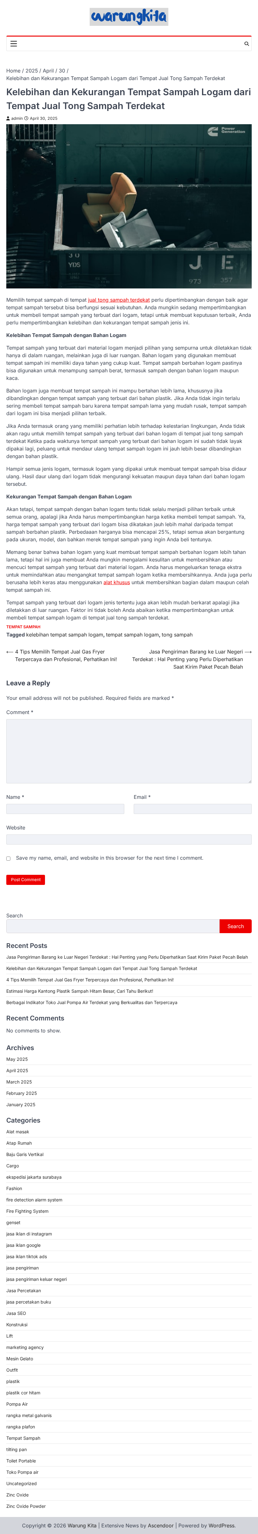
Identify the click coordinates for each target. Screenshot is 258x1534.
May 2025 (17, 1059)
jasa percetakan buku (28, 1301)
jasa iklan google (23, 1245)
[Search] (246, 44)
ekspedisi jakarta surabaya (34, 1177)
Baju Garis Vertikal (24, 1154)
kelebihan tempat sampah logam (64, 634)
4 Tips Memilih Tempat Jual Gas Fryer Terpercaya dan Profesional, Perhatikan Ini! (90, 979)
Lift (9, 1336)
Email (142, 797)
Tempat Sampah (23, 627)
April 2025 (17, 1070)
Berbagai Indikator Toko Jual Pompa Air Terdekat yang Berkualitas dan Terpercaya (91, 1002)
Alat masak (17, 1131)
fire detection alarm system (34, 1199)
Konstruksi (16, 1324)
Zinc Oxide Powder (26, 1506)
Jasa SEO (16, 1313)
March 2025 (19, 1081)
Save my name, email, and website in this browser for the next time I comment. (110, 858)
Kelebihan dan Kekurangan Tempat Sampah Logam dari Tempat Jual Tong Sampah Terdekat (101, 968)
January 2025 (20, 1104)
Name (15, 797)
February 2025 (21, 1093)
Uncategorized (21, 1483)
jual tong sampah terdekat (119, 300)
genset (13, 1222)
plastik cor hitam (23, 1392)
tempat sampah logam (132, 634)
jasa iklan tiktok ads (26, 1256)
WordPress (221, 1525)
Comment (19, 712)
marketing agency (25, 1347)
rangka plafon (20, 1426)
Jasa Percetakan (23, 1290)
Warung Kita (82, 1525)
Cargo (12, 1165)
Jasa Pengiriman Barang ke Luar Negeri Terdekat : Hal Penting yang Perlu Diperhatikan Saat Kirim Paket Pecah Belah (127, 957)
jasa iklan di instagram (29, 1233)
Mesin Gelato (19, 1358)
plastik (13, 1381)
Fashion (14, 1188)
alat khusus (117, 582)
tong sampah (177, 634)
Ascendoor (161, 1525)
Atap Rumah (19, 1143)
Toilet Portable (21, 1460)
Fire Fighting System (27, 1211)
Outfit (12, 1370)
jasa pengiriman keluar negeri (36, 1279)
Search (14, 915)
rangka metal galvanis (29, 1415)
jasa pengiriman (22, 1267)
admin (17, 118)
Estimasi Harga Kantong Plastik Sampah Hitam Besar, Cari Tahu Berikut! (79, 991)
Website (15, 827)
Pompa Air (17, 1404)
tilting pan (16, 1449)
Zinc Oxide (17, 1494)
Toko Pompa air (22, 1472)
